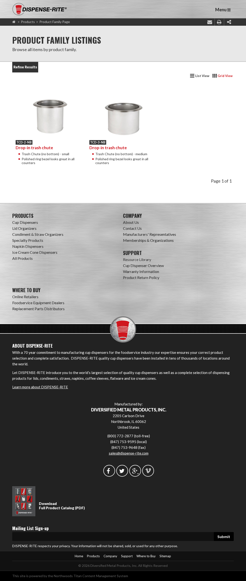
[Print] (219, 22)
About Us (131, 222)
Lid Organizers (24, 228)
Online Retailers (25, 296)
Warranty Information (141, 271)
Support (127, 556)
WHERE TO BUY (26, 290)
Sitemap (165, 556)
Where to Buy (146, 556)
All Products (22, 258)
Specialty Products (27, 240)
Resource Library (137, 259)
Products (28, 22)
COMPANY (132, 215)
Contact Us (132, 228)
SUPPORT (132, 252)
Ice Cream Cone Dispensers (34, 252)
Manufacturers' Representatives (149, 234)
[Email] (210, 22)
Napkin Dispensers (27, 246)
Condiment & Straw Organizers (37, 234)
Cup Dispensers (25, 222)
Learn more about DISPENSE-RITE (40, 387)
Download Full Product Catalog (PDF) (62, 505)
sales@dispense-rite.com (128, 453)
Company (110, 556)
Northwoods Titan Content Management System (91, 576)
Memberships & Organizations (148, 240)
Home (79, 556)
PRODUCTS (22, 215)
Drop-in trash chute (34, 147)
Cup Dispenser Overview (143, 265)
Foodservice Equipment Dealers (38, 302)
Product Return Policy (141, 277)
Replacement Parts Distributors (38, 308)
